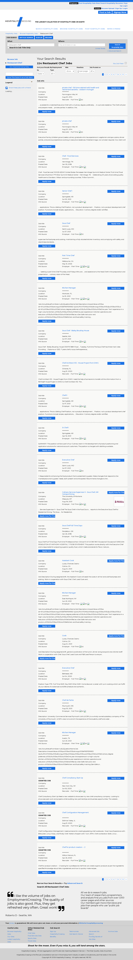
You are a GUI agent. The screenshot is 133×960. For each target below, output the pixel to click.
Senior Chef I (67, 191)
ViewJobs (80, 67)
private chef (67, 121)
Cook (64, 636)
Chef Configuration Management (75, 812)
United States (100, 48)
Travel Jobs (32, 941)
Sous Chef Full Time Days (72, 526)
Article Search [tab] (26, 37)
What (9, 41)
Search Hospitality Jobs (47, 29)
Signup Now (120, 12)
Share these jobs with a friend (20, 88)
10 (123, 74)
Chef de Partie (68, 700)
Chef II (64, 395)
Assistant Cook (68, 560)
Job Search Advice (76, 934)
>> (126, 74)
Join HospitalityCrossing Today (19, 67)
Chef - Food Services (70, 156)
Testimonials (74, 931)
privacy (11, 923)
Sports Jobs (32, 938)
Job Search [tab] (12, 37)
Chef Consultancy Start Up (72, 778)
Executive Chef (68, 460)
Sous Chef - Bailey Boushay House (75, 331)
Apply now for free (116, 493)
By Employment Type (56, 69)
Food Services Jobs (34, 936)
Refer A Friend (113, 29)
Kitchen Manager (69, 288)
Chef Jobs (31, 933)
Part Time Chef (68, 255)
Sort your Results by (43, 69)
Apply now (115, 88)
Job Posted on (95, 67)
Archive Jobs (113, 931)
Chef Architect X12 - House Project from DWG (80, 363)
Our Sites (10, 937)
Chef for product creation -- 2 (73, 847)
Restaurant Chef (14, 63)
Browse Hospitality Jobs (71, 29)
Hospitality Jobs (11, 33)
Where (61, 41)
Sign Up (53, 931)
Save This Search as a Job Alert (20, 77)
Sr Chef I (65, 428)
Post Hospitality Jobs (95, 29)
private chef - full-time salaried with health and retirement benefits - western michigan (80, 89)
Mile (66, 67)
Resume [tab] (48, 37)
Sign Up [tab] (39, 37)
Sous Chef (66, 223)
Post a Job (105, 12)
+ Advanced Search (114, 51)
